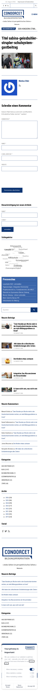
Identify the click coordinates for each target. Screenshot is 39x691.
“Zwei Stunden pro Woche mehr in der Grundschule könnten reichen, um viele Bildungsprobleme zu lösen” (25, 327)
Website (4, 164)
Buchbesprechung (8, 473)
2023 (7, 506)
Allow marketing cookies (14, 676)
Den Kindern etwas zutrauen (23, 359)
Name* (4, 211)
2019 (7, 517)
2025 (7, 500)
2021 (7, 511)
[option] (27, 28)
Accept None (7, 686)
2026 (7, 497)
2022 (7, 508)
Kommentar (6, 119)
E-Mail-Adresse (7, 154)
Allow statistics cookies (13, 673)
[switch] (32, 669)
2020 (7, 514)
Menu (35, 14)
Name (4, 143)
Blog (3, 469)
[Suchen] (34, 309)
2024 (7, 503)
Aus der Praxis (7, 466)
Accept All (31, 686)
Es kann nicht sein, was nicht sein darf (13, 605)
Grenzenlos (5, 480)
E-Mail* (4, 220)
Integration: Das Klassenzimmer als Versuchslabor (25, 374)
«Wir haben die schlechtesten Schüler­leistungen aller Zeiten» (25, 345)
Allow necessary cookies (14, 669)
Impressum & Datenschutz (26, 2)
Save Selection (19, 686)
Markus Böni (24, 81)
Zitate (4, 483)
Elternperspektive (8, 476)
